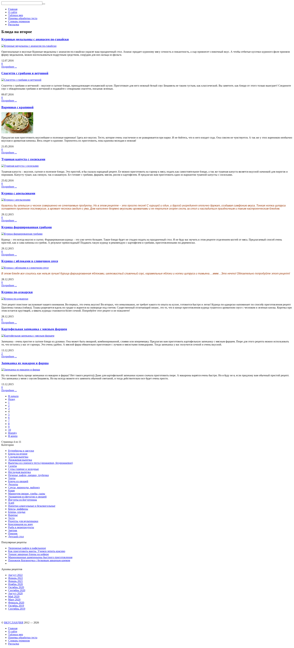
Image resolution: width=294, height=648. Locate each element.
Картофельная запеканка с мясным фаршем (34, 329)
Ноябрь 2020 (15, 584)
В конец (13, 436)
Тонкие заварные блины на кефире (28, 554)
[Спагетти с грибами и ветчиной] (21, 79)
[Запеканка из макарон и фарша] (20, 369)
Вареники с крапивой (17, 107)
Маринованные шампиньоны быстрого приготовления (40, 557)
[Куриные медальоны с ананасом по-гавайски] (28, 45)
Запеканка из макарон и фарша (25, 363)
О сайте (12, 12)
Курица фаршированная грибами (26, 227)
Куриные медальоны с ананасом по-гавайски (35, 39)
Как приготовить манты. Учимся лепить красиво (36, 551)
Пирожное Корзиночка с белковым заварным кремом (39, 560)
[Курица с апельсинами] (15, 199)
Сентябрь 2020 (16, 590)
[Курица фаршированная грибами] (22, 233)
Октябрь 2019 (16, 605)
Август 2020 (15, 593)
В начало (13, 396)
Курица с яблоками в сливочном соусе (29, 261)
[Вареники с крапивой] (17, 132)
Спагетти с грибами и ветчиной (24, 73)
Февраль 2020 (16, 602)
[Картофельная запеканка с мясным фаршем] (27, 335)
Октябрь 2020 (16, 587)
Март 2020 (14, 599)
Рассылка (13, 24)
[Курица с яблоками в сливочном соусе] (25, 267)
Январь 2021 (15, 581)
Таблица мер (15, 15)
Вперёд (12, 432)
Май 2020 (13, 596)
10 (9, 429)
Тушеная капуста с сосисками (23, 159)
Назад (11, 399)
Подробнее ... (9, 66)
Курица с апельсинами (18, 193)
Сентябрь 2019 (16, 608)
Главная (12, 9)
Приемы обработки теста (22, 18)
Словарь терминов (19, 21)
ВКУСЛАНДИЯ (13, 622)
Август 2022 (15, 575)
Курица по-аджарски (17, 292)
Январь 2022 (15, 578)
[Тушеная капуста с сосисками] (20, 165)
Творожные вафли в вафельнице (27, 548)
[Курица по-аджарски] (14, 298)
